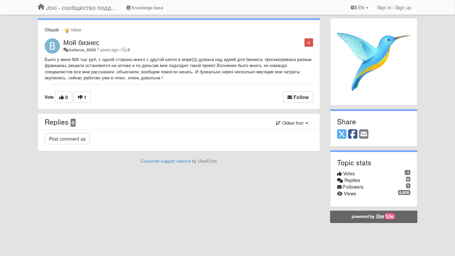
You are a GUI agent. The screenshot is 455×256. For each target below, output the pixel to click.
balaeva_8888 (82, 50)
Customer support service (166, 161)
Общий (52, 29)
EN (361, 7)
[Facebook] (352, 134)
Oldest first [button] (293, 123)
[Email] (363, 134)
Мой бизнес (81, 42)
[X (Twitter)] (341, 134)
